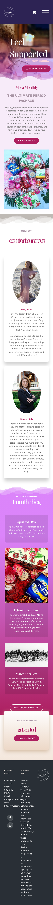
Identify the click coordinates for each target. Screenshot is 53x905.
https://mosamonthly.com (17, 806)
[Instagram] (10, 825)
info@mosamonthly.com (16, 799)
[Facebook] (10, 818)
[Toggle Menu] (45, 12)
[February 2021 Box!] (26, 575)
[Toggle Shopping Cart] (34, 12)
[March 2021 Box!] (26, 655)
